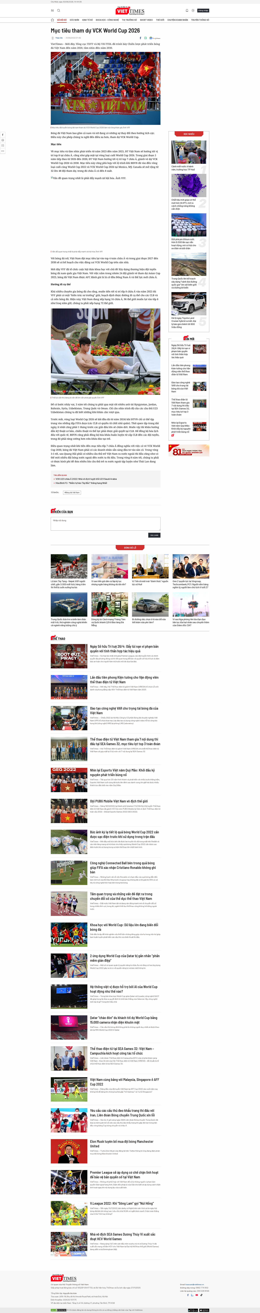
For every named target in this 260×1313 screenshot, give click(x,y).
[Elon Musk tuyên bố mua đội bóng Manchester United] (69, 1151)
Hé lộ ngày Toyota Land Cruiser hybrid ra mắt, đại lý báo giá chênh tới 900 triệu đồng (183, 322)
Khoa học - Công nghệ (107, 20)
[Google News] (154, 38)
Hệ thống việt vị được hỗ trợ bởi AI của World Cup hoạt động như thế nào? (123, 989)
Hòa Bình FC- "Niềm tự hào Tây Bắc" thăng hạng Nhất (81, 483)
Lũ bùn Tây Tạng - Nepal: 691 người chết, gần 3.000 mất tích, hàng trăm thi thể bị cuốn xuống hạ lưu (68, 584)
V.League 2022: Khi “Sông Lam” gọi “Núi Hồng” (122, 1203)
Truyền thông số (200, 20)
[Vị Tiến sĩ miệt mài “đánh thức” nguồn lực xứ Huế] (150, 566)
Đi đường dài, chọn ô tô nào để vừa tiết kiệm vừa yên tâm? (149, 621)
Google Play (204, 1310)
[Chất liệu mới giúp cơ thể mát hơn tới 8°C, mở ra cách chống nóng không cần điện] (188, 185)
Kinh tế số (87, 20)
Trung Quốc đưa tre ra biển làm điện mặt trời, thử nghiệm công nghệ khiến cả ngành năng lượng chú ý (69, 622)
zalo (192, 1295)
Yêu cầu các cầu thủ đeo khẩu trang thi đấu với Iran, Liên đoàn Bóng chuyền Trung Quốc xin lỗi (122, 1112)
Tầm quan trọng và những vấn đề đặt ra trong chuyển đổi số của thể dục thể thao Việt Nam (121, 896)
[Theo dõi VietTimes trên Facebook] (188, 1295)
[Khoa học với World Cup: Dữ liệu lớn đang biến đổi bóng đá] (69, 935)
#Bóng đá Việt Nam (72, 493)
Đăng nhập (203, 10)
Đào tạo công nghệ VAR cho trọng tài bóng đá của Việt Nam (180, 387)
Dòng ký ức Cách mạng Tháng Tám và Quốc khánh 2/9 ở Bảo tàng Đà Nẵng (108, 622)
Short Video (146, 20)
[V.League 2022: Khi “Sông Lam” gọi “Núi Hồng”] (69, 1213)
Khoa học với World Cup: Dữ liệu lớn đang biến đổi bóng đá (124, 927)
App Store (193, 1310)
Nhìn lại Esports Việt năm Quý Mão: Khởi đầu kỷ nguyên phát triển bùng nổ (181, 427)
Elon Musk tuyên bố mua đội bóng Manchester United (121, 1143)
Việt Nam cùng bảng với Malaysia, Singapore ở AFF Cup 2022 (124, 1081)
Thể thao (58, 639)
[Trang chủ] (52, 20)
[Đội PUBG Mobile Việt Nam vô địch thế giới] (69, 811)
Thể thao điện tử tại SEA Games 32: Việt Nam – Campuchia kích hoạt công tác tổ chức (122, 1050)
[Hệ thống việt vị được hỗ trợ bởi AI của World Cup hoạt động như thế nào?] (69, 996)
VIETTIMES (130, 10)
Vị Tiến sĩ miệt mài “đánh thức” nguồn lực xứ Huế (150, 583)
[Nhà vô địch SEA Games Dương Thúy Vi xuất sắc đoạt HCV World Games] (69, 1244)
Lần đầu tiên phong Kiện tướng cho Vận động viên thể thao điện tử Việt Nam (180, 370)
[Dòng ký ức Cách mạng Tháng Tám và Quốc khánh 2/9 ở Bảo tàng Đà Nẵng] (109, 604)
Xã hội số (62, 20)
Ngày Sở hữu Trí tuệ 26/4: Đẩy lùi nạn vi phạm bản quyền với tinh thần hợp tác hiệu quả (180, 351)
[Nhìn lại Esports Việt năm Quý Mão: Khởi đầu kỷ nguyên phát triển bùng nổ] (199, 426)
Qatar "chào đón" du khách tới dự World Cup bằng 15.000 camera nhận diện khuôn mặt (123, 1019)
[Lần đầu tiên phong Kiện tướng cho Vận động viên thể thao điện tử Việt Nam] (199, 369)
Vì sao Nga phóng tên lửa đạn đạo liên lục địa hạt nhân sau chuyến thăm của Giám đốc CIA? (191, 622)
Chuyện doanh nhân (177, 20)
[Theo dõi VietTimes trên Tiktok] (201, 1295)
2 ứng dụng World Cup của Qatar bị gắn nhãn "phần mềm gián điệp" (125, 958)
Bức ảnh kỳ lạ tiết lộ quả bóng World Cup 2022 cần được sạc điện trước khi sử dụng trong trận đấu (124, 834)
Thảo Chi (59, 38)
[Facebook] (140, 38)
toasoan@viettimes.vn (194, 1284)
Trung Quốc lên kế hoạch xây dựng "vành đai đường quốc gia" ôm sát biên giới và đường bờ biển (184, 283)
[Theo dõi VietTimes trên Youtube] (197, 1295)
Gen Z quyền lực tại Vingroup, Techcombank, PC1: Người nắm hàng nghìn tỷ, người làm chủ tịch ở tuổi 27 (190, 584)
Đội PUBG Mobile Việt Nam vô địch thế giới (119, 801)
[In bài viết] (145, 38)
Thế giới (160, 20)
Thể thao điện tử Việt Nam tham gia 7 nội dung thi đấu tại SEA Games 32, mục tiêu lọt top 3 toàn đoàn (180, 407)
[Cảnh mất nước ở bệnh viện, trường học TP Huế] (188, 152)
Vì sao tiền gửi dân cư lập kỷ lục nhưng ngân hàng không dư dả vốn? (108, 583)
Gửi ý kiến (154, 535)
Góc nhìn (74, 20)
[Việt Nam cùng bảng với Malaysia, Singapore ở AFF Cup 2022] (69, 1089)
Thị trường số (129, 20)
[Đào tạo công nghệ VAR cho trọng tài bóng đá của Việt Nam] (199, 386)
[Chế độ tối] (193, 10)
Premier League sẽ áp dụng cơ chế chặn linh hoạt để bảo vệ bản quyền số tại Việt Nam (124, 1174)
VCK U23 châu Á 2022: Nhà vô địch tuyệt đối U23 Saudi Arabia (86, 479)
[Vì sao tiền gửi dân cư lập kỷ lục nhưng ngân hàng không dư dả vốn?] (109, 566)
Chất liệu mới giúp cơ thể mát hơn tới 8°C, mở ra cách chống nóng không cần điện (183, 204)
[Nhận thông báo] (187, 10)
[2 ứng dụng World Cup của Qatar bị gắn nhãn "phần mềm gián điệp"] (69, 965)
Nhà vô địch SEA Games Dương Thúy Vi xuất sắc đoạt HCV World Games (122, 1236)
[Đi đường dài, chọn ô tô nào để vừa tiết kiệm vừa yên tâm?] (150, 604)
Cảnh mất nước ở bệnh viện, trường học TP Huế (183, 168)
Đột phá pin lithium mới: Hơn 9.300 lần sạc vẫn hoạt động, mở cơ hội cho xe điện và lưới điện (183, 244)
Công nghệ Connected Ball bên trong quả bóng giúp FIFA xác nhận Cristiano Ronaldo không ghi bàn (123, 867)
